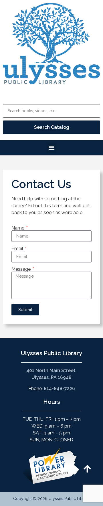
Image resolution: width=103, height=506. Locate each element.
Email (17, 248)
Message (21, 269)
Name (18, 228)
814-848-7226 (59, 388)
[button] (51, 148)
